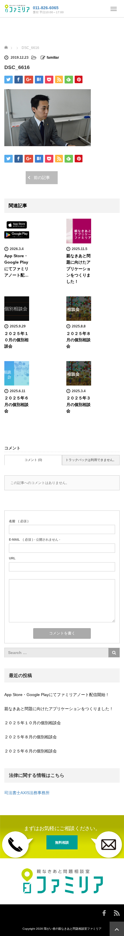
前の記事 (42, 177)
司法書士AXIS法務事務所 (27, 792)
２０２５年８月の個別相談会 (78, 340)
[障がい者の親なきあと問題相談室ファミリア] (17, 8)
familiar (53, 58)
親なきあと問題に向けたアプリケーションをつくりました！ (78, 268)
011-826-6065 (46, 8)
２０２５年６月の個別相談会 (16, 404)
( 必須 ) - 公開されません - (34, 539)
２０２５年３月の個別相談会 (78, 404)
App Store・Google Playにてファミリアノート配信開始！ (56, 694)
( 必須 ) (19, 521)
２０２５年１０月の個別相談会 (16, 340)
